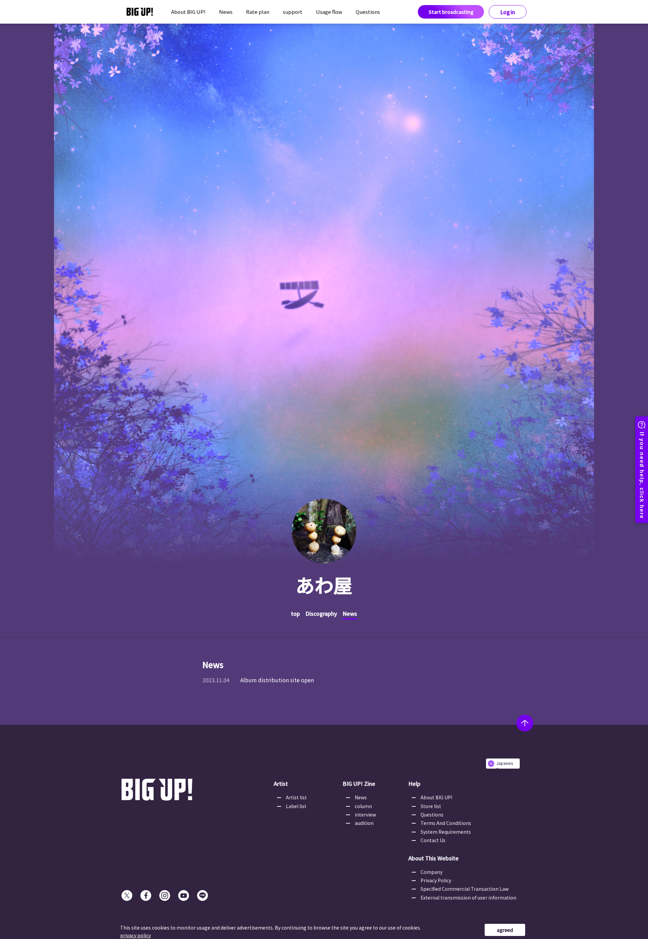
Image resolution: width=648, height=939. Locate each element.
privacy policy (135, 935)
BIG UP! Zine (359, 783)
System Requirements (446, 831)
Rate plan (257, 11)
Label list (296, 806)
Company (431, 871)
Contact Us (433, 840)
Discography (321, 613)
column (363, 806)
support (292, 11)
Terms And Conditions (446, 823)
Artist (281, 783)
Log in (508, 12)
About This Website (433, 858)
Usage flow (329, 11)
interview (365, 814)
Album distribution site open (277, 680)
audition (364, 823)
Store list (431, 806)
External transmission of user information (468, 897)
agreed (505, 930)
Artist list (296, 797)
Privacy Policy (436, 880)
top (295, 613)
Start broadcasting (451, 11)
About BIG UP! (188, 11)
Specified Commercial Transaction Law (465, 888)
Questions (368, 11)
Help (414, 783)
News (226, 11)
